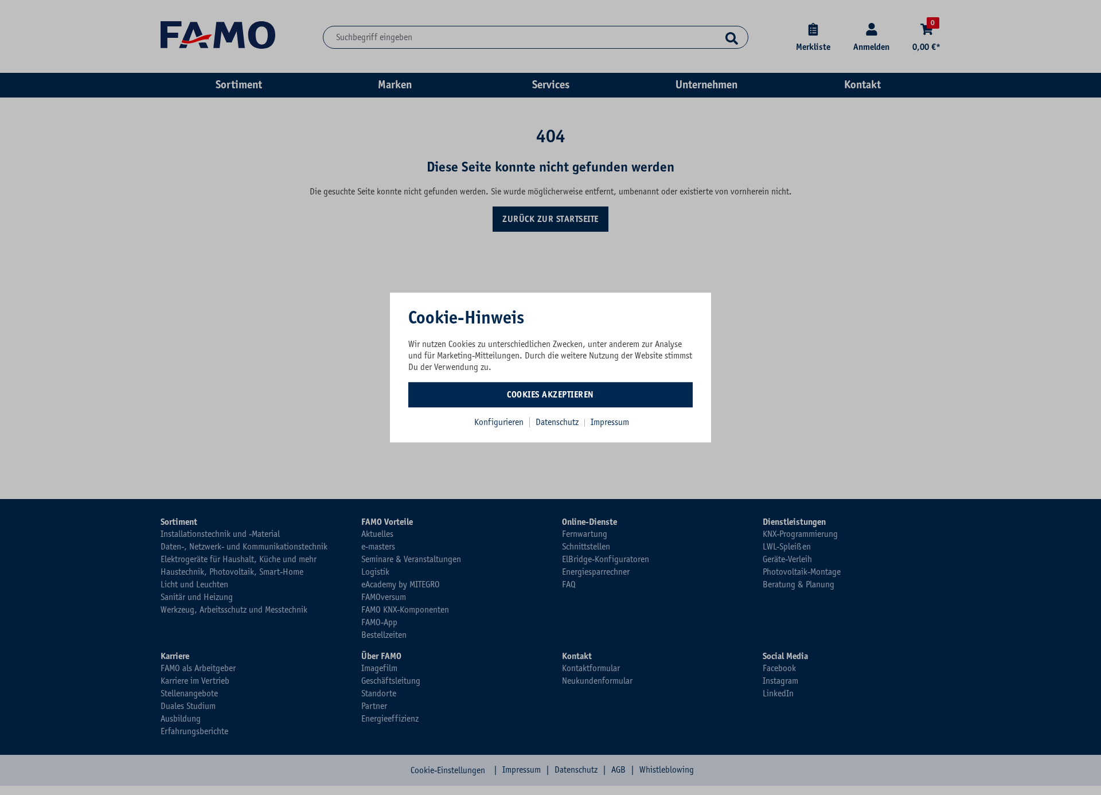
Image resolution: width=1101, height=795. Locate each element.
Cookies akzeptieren (550, 394)
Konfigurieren (499, 422)
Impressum (610, 422)
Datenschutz (558, 422)
